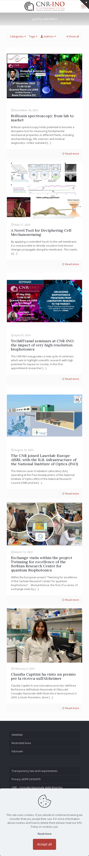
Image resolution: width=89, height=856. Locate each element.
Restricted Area (21, 743)
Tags (32, 36)
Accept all (44, 844)
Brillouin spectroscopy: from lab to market (42, 117)
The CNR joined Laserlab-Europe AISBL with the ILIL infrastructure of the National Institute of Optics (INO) (44, 459)
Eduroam (17, 751)
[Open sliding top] (84, 4)
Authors (49, 36)
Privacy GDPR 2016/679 (26, 779)
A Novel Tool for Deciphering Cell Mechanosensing (41, 232)
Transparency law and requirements (35, 771)
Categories (17, 36)
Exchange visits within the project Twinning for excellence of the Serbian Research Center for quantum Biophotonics (41, 563)
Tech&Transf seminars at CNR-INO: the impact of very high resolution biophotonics (42, 345)
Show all (74, 36)
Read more (72, 153)
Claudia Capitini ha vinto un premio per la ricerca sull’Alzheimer (43, 676)
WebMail (17, 735)
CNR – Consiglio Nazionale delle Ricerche (37, 787)
